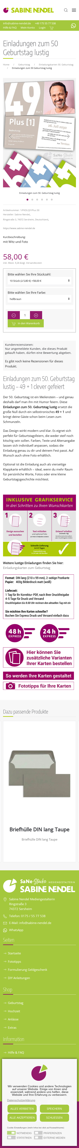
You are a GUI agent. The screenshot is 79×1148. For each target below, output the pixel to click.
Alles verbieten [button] (22, 1109)
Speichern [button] (54, 1109)
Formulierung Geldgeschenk (27, 970)
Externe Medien (54, 1137)
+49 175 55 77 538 (45, 23)
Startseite (14, 953)
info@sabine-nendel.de (17, 23)
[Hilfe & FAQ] (39, 525)
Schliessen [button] (54, 1117)
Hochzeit (14, 1011)
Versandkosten (34, 262)
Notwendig (24, 1133)
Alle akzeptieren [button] (22, 1117)
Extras (12, 1027)
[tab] (27, 200)
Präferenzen (53, 1133)
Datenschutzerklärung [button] (21, 1100)
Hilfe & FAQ (10, 27)
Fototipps (14, 961)
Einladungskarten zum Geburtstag (26, 568)
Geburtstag (15, 1003)
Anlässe (13, 1019)
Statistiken (24, 1137)
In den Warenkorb (29, 323)
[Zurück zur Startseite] (28, 10)
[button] (66, 10)
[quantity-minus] (14, 315)
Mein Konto (28, 27)
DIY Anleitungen (19, 978)
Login (42, 27)
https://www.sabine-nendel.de (19, 228)
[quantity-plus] (36, 315)
